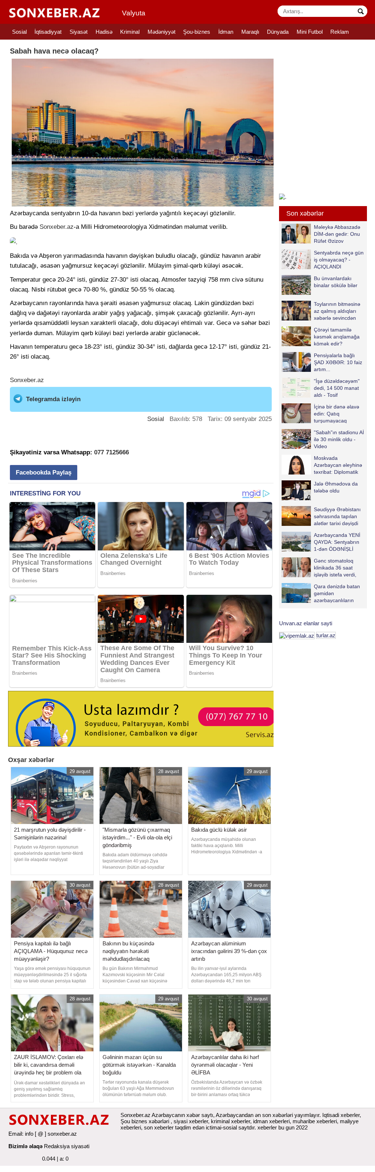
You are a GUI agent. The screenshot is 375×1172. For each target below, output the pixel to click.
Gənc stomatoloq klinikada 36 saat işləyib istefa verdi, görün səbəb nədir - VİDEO (321, 567)
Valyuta (133, 13)
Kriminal (130, 32)
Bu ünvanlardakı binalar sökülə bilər (335, 281)
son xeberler (159, 1127)
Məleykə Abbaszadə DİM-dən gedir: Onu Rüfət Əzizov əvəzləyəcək (337, 233)
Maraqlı (250, 32)
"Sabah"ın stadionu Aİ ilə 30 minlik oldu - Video (339, 439)
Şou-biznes (196, 32)
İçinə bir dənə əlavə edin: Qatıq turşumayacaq (336, 413)
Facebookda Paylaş (43, 472)
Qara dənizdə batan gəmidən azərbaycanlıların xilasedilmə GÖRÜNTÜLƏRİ (321, 593)
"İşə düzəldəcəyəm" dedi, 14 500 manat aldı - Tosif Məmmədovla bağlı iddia (321, 388)
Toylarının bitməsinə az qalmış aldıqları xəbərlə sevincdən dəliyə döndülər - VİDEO (321, 311)
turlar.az (325, 635)
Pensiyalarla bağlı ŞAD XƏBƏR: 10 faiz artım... (338, 362)
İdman (225, 32)
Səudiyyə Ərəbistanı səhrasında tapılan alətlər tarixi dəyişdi (337, 516)
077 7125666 (111, 452)
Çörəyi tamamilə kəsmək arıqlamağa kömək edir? (337, 336)
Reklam (339, 32)
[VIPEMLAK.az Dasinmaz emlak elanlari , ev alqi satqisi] (296, 635)
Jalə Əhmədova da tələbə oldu (336, 487)
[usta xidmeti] (145, 718)
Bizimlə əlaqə (25, 1146)
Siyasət (79, 32)
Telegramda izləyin (53, 399)
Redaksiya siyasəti (66, 1146)
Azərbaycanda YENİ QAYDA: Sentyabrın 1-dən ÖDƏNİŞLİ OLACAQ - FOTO (337, 542)
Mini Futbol (310, 32)
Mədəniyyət (161, 32)
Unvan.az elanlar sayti (305, 623)
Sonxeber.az (57, 226)
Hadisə (104, 32)
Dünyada (278, 32)
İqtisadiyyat (48, 32)
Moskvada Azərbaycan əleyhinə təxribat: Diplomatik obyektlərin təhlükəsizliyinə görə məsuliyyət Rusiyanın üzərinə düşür (322, 465)
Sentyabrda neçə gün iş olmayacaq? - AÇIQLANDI (339, 259)
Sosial (19, 32)
